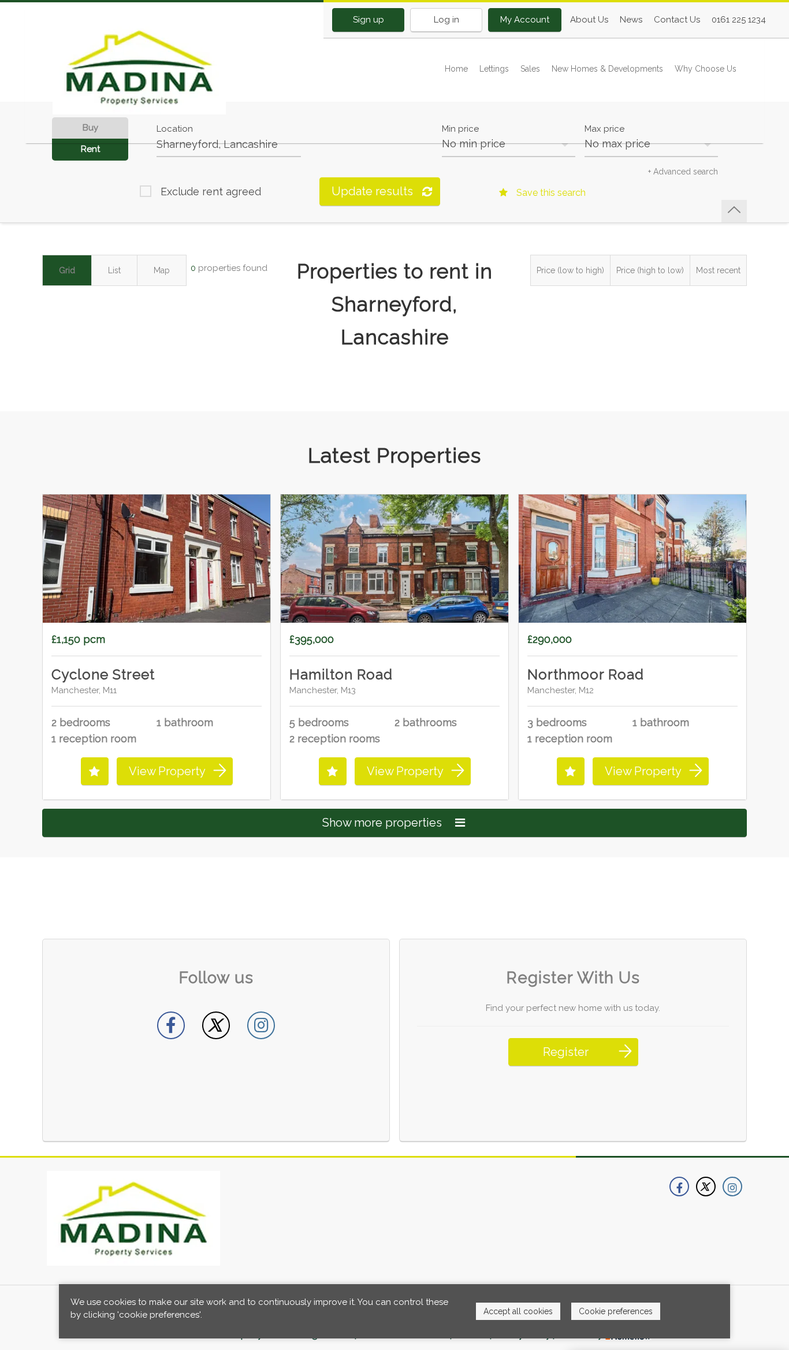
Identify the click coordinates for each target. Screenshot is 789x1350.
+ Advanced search (683, 171)
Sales (530, 68)
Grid (67, 270)
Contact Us (677, 19)
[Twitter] (216, 1025)
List (114, 270)
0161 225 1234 (739, 19)
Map (162, 270)
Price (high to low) (650, 270)
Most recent (718, 270)
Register (566, 1052)
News (631, 19)
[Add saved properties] (95, 771)
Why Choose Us (705, 68)
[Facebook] (171, 1025)
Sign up (368, 19)
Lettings (494, 68)
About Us (589, 19)
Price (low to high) (570, 270)
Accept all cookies (518, 1311)
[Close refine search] (734, 211)
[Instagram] (261, 1025)
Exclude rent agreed (211, 191)
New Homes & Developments (607, 68)
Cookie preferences (616, 1311)
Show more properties (383, 823)
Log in (446, 19)
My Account (524, 19)
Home (456, 68)
